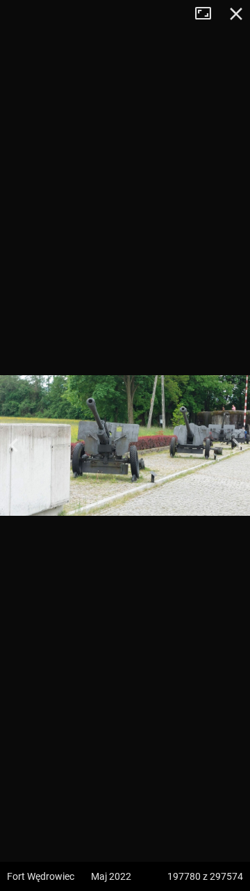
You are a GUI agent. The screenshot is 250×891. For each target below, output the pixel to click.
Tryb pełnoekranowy (208, 14)
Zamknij (236, 14)
